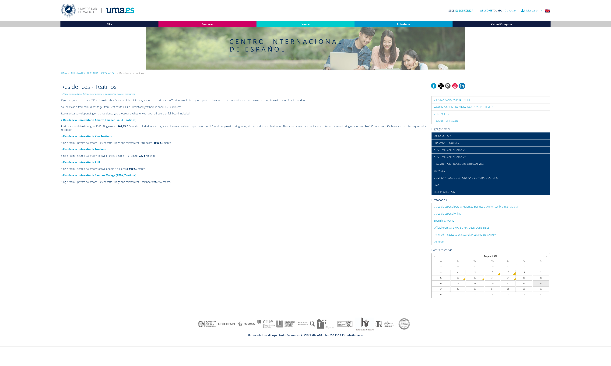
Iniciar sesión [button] (532, 10)
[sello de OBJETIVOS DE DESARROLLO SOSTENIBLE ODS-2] (206, 324)
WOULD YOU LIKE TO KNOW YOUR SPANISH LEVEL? (463, 107)
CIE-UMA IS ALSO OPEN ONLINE (452, 100)
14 (508, 278)
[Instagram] (448, 85)
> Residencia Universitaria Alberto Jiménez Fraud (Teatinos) (98, 120)
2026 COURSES (443, 136)
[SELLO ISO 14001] (345, 324)
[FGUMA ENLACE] (246, 324)
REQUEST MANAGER (446, 120)
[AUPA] (285, 324)
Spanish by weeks (444, 220)
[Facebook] (434, 85)
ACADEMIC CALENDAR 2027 (450, 157)
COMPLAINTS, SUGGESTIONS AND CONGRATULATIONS (466, 177)
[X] (441, 85)
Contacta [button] (510, 10)
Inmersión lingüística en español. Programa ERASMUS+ (465, 234)
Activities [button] (403, 24)
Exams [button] (305, 24)
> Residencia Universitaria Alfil (80, 162)
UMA (64, 73)
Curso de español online (447, 213)
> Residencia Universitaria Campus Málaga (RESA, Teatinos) (98, 175)
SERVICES (439, 170)
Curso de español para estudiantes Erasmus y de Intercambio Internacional (476, 206)
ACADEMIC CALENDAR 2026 (450, 150)
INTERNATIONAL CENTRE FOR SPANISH (93, 73)
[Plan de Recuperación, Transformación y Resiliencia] (384, 324)
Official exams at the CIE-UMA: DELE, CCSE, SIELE (461, 227)
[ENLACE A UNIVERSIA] (226, 324)
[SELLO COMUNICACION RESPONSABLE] (305, 324)
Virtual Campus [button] (501, 24)
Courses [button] (207, 24)
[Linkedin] (462, 85)
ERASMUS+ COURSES (446, 143)
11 (458, 278)
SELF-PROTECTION (444, 192)
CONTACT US (441, 114)
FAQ (436, 185)
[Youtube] (455, 85)
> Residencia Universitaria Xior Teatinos (86, 136)
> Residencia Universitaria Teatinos (83, 149)
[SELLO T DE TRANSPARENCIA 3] (325, 324)
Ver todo (439, 241)
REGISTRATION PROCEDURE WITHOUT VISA (459, 163)
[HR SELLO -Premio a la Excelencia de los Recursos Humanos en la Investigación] (364, 324)
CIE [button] (109, 24)
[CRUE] (266, 324)
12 (475, 278)
